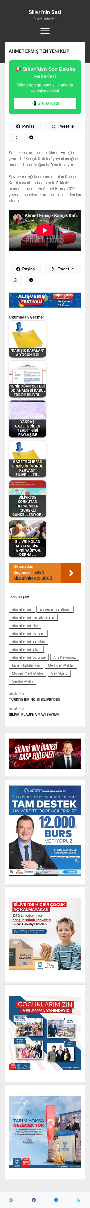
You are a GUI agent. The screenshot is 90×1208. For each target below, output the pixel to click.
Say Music (59, 673)
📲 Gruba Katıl (45, 103)
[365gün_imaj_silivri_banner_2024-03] (45, 306)
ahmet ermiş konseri (28, 633)
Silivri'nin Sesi (45, 12)
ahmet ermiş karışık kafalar (33, 617)
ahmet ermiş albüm (55, 609)
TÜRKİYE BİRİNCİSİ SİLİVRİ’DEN (34, 700)
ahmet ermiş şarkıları (28, 641)
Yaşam (23, 597)
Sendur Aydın (22, 681)
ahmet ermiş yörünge (29, 657)
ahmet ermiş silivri (26, 649)
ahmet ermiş (22, 609)
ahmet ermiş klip (25, 625)
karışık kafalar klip (26, 665)
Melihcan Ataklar (61, 665)
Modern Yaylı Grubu (27, 673)
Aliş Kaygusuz (65, 657)
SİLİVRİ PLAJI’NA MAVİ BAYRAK (34, 715)
